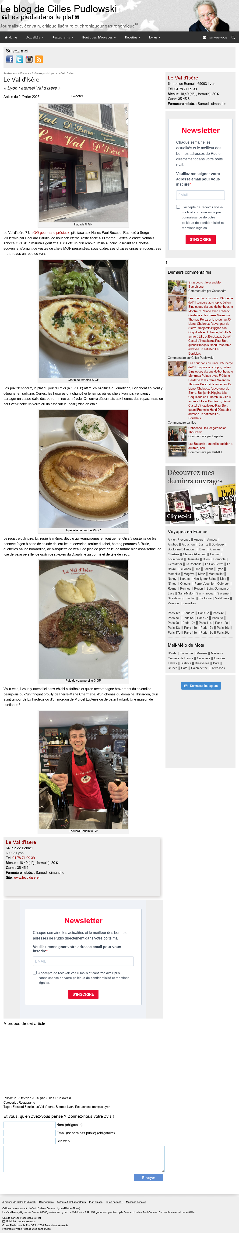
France (200, 531)
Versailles (189, 603)
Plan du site (95, 1202)
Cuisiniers (203, 658)
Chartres (173, 554)
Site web (63, 1141)
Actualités (33, 37)
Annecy (212, 539)
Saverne (222, 593)
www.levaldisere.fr (28, 877)
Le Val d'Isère (44, 1107)
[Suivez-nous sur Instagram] (29, 59)
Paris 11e (205, 623)
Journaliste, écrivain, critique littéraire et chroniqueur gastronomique (69, 26)
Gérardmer (175, 564)
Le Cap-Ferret (214, 564)
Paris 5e (173, 618)
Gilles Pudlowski (58, 1098)
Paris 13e (174, 627)
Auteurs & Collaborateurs (71, 1202)
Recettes (131, 37)
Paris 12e (221, 623)
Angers (199, 539)
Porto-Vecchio (204, 583)
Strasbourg (175, 598)
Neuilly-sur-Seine (204, 578)
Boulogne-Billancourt (182, 549)
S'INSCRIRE (200, 240)
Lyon (220, 569)
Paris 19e (206, 632)
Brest (203, 549)
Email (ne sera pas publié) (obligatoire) (85, 1133)
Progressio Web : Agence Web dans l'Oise (26, 1228)
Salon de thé (199, 668)
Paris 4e (218, 613)
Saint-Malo (185, 593)
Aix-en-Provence (179, 539)
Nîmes (172, 583)
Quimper (223, 583)
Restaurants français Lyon (92, 1107)
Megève (189, 574)
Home (12, 37)
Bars (216, 663)
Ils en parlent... (114, 1202)
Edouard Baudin (23, 1107)
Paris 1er (174, 613)
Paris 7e (202, 618)
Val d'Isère (222, 598)
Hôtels (172, 653)
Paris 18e (190, 632)
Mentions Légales (136, 1202)
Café (184, 668)
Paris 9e (173, 623)
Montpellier (216, 574)
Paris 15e (206, 627)
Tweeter (77, 96)
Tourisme (186, 653)
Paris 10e (189, 623)
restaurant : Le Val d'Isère (30, 1208)
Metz (201, 574)
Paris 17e (174, 632)
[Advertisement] (83, 1060)
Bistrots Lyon (65, 1107)
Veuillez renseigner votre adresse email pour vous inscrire (198, 179)
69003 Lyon (15, 853)
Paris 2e (188, 613)
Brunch (172, 668)
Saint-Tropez (205, 593)
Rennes (185, 588)
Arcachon (188, 544)
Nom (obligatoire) (69, 1125)
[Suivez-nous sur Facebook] (9, 59)
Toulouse (205, 598)
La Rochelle (193, 564)
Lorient (208, 569)
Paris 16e (223, 627)
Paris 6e (188, 618)
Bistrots (186, 663)
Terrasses (218, 668)
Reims (172, 588)
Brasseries (202, 663)
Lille (197, 569)
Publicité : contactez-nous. (19, 1221)
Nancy (172, 578)
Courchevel (175, 559)
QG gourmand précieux (51, 233)
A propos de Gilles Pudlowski (19, 1202)
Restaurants (62, 37)
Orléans (185, 583)
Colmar (215, 554)
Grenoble (219, 559)
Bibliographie (46, 1202)
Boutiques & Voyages (97, 37)
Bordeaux (218, 544)
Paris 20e (223, 632)
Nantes (185, 578)
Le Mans (185, 569)
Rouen (198, 588)
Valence (173, 603)
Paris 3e (203, 613)
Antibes (173, 544)
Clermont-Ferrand (194, 554)
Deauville (193, 559)
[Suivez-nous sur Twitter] (19, 59)
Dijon (206, 559)
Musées (202, 653)
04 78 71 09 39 (23, 858)
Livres (153, 37)
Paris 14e (190, 627)
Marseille (174, 574)
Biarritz (203, 544)
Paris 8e (217, 618)
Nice (223, 578)
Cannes (215, 549)
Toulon (190, 598)
